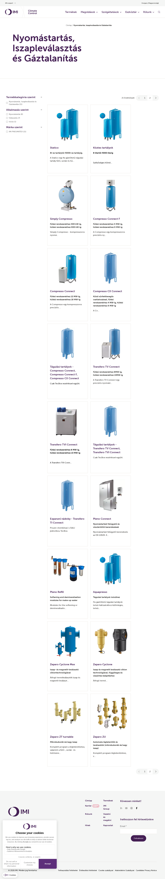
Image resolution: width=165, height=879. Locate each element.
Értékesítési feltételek (88, 870)
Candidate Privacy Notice (146, 870)
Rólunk (147, 12)
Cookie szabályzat (105, 870)
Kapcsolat (108, 825)
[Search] (159, 12)
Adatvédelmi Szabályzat (124, 870)
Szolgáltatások (110, 12)
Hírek (87, 825)
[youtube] (126, 808)
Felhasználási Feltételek (68, 870)
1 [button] (144, 98)
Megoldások (88, 12)
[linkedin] (121, 808)
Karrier (88, 806)
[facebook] (137, 808)
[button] (139, 97)
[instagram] (131, 808)
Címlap (69, 25)
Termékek (71, 12)
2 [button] (150, 98)
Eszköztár (131, 12)
